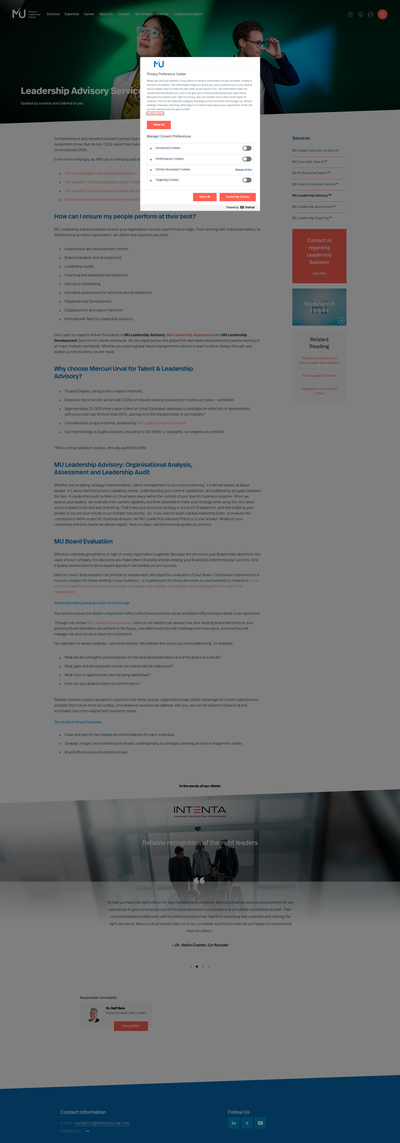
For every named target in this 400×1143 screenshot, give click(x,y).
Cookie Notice (155, 113)
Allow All (158, 124)
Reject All (205, 197)
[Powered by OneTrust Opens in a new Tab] (242, 208)
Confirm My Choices (237, 197)
